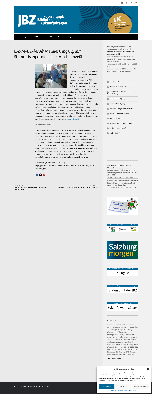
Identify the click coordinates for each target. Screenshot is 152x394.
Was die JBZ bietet (116, 82)
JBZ (15, 46)
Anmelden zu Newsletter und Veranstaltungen (118, 93)
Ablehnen (123, 386)
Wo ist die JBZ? (115, 133)
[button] (148, 369)
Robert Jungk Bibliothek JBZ (35, 386)
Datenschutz (116, 359)
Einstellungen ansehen (140, 386)
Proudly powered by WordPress (25, 390)
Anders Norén (56, 390)
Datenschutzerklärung (117, 390)
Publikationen (39, 37)
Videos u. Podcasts (55, 37)
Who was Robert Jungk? (118, 104)
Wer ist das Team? (116, 118)
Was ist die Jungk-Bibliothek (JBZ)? (122, 109)
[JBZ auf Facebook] (117, 3)
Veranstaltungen (22, 37)
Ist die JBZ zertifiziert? (118, 128)
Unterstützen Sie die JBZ (118, 87)
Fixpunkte (71, 37)
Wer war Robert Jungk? (118, 99)
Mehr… (83, 37)
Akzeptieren (107, 386)
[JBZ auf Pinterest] (131, 3)
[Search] (136, 3)
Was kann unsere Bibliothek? (120, 114)
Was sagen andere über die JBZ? (121, 123)
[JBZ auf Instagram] (122, 3)
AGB (108, 359)
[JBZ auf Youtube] (127, 3)
